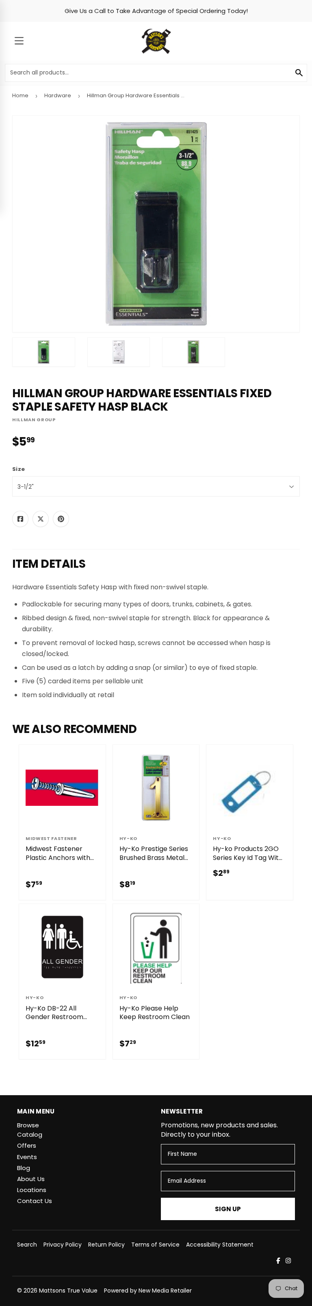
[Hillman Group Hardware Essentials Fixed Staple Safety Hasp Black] (43, 352)
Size (18, 469)
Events (27, 1157)
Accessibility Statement (220, 1244)
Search (27, 1244)
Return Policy (106, 1244)
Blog (23, 1168)
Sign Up (228, 1209)
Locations (31, 1190)
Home (20, 95)
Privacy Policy (62, 1244)
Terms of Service (155, 1244)
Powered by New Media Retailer (148, 1290)
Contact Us (34, 1201)
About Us (31, 1179)
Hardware (57, 95)
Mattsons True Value (68, 1290)
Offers (26, 1145)
